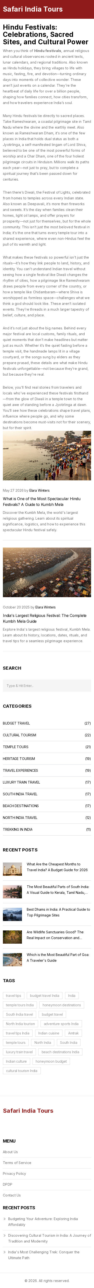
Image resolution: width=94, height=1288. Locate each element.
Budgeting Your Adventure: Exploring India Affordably (43, 1222)
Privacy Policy (14, 1173)
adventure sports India (61, 1024)
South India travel (19, 1014)
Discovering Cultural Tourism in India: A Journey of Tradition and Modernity (49, 1238)
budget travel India (44, 996)
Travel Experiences (20, 770)
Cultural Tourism (19, 735)
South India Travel (20, 794)
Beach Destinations (21, 806)
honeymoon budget (51, 1061)
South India (68, 1042)
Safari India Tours (33, 9)
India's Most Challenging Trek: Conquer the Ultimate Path (44, 1255)
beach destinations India (60, 1052)
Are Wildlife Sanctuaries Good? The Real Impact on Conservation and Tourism (55, 935)
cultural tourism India (21, 1071)
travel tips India (17, 1033)
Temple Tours (15, 747)
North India (42, 1042)
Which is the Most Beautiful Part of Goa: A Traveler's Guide (58, 957)
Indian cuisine (48, 1033)
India (71, 996)
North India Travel (20, 817)
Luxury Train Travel (21, 782)
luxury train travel (19, 1052)
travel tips (13, 996)
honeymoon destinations (62, 1005)
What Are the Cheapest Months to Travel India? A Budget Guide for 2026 (57, 867)
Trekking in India (17, 829)
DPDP (7, 1184)
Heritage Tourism (19, 758)
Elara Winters (39, 490)
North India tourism (20, 1024)
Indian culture (16, 1061)
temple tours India (20, 1005)
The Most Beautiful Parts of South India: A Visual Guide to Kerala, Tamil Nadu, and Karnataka (58, 890)
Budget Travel (16, 723)
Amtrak (73, 1033)
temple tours (15, 1042)
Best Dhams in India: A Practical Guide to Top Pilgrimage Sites (58, 912)
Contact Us (12, 1195)
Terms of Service (17, 1163)
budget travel (52, 1014)
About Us (10, 1152)
